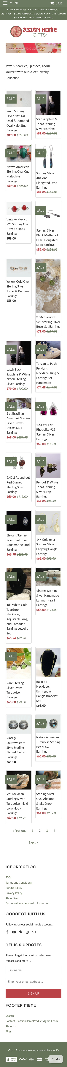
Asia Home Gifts (26, 1050)
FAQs (9, 877)
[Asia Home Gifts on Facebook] (8, 932)
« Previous (19, 831)
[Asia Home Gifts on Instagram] (27, 932)
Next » (33, 843)
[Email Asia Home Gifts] (34, 932)
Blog (8, 1031)
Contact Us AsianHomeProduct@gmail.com (32, 1021)
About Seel (12, 898)
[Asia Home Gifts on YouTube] (14, 932)
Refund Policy (14, 888)
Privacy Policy (14, 893)
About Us (11, 1026)
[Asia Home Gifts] (33, 31)
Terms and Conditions (19, 882)
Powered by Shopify (47, 1050)
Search (10, 1016)
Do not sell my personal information (27, 903)
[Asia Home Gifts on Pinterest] (21, 932)
